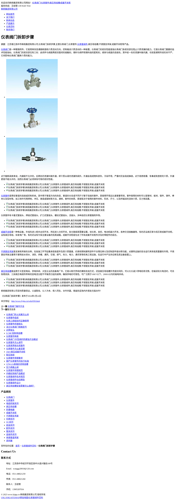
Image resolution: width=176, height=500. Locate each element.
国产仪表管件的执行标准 (17, 361)
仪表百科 (10, 26)
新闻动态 (10, 20)
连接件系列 (11, 434)
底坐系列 (10, 425)
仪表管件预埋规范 (14, 370)
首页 (17, 446)
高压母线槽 (55, 3)
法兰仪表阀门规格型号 (16, 327)
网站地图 (24, 498)
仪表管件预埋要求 (14, 358)
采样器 (9, 441)
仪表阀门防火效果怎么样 (17, 314)
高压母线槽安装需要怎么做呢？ (20, 386)
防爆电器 (10, 410)
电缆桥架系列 (12, 403)
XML (8, 498)
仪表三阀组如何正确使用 (17, 321)
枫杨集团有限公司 (9, 9)
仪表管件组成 (12, 318)
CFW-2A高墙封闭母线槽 (17, 364)
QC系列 (9, 422)
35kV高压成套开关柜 (15, 352)
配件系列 (10, 428)
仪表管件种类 (12, 336)
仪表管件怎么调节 (14, 342)
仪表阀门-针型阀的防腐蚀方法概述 (22, 339)
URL (3, 498)
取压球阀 (10, 355)
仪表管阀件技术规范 (15, 376)
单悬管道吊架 (12, 437)
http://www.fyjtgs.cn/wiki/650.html (25, 301)
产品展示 (10, 23)
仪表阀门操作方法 (16, 306)
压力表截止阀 (12, 367)
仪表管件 (45, 3)
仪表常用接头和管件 (15, 345)
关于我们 (10, 17)
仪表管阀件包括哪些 (15, 380)
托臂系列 (10, 419)
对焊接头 (10, 330)
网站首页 (10, 14)
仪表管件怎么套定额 (15, 349)
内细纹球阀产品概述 (15, 373)
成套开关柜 (65, 3)
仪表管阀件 (82, 44)
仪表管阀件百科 (29, 446)
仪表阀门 (36, 3)
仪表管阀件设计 (13, 383)
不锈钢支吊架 (7, 251)
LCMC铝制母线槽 (14, 333)
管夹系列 (10, 431)
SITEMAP (15, 498)
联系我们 (10, 30)
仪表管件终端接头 (14, 324)
